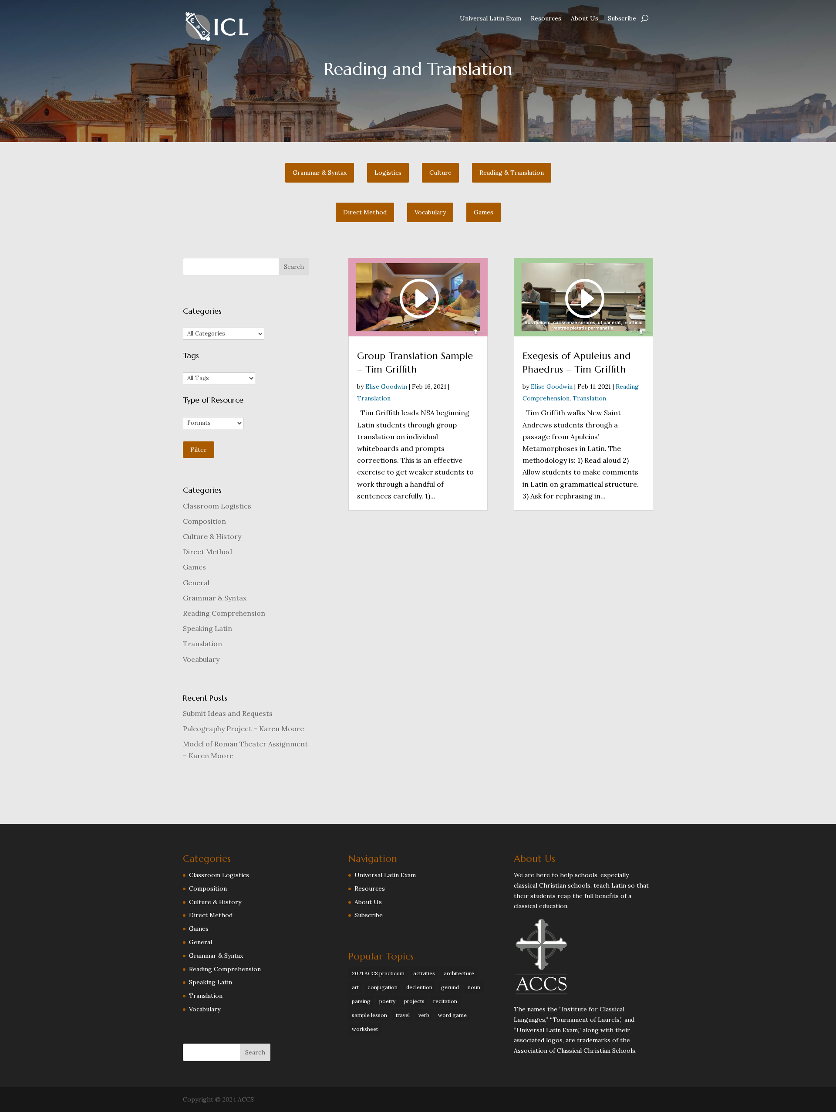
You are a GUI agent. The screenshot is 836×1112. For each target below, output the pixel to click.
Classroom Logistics (217, 506)
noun (474, 987)
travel (403, 1015)
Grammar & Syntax (214, 597)
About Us (584, 18)
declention (419, 987)
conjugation (382, 987)
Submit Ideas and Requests (228, 713)
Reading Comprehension (224, 613)
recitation (445, 1001)
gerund (450, 987)
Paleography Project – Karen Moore (243, 728)
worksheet (365, 1029)
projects (414, 1001)
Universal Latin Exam (490, 18)
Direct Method (207, 551)
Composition (204, 521)
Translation (202, 643)
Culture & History (212, 536)
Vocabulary (201, 659)
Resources (546, 18)
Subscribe (622, 18)
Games (194, 567)
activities (424, 973)
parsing (361, 1001)
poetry (387, 1001)
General (196, 582)
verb (423, 1015)
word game (452, 1015)
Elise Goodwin (386, 386)
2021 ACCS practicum (378, 973)
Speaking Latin (207, 628)
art (355, 987)
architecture (459, 973)
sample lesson (369, 1015)
